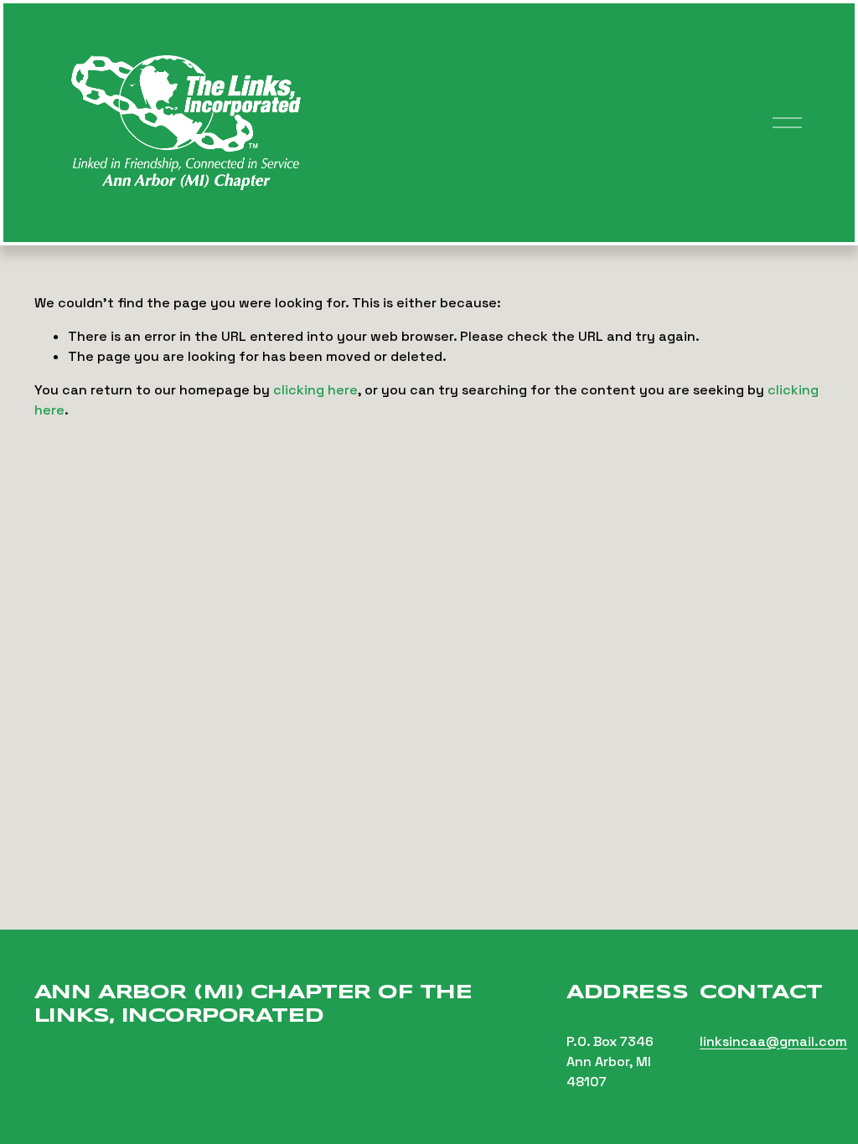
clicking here (315, 390)
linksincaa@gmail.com (773, 1041)
